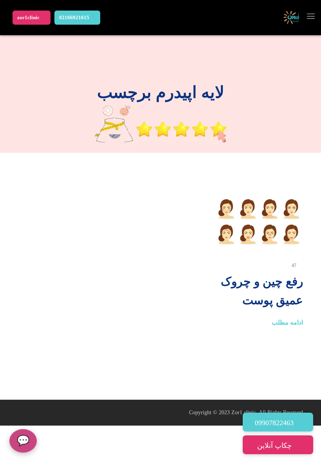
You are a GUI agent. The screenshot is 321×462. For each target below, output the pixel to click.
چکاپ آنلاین (275, 445)
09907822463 (275, 423)
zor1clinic (28, 17)
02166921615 (74, 17)
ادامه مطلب (287, 322)
